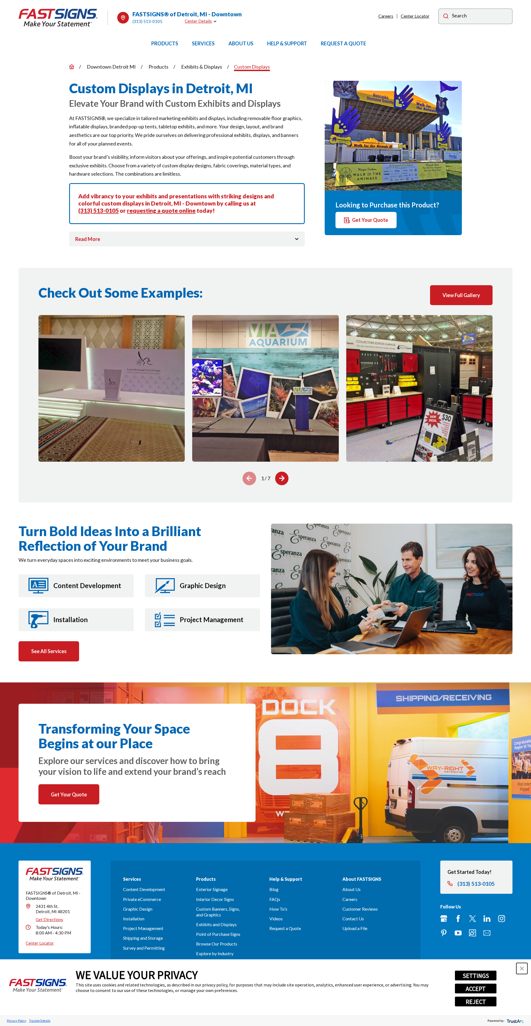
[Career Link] (472, 932)
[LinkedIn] (486, 918)
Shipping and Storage (143, 938)
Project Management (143, 928)
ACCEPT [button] (476, 989)
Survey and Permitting (144, 947)
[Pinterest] (443, 932)
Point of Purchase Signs (218, 934)
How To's (278, 908)
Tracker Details (39, 1021)
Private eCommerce (142, 899)
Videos (276, 918)
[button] (521, 968)
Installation (133, 918)
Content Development (144, 889)
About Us (351, 889)
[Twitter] (472, 918)
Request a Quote (285, 928)
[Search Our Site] (445, 16)
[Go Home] (71, 66)
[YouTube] (458, 932)
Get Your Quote (370, 220)
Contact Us (353, 918)
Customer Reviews (360, 908)
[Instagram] (501, 918)
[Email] (486, 932)
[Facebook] (458, 918)
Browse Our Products (216, 943)
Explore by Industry (214, 953)
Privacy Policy (16, 1021)
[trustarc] (514, 1020)
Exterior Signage (212, 889)
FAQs (274, 899)
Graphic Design (137, 908)
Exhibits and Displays (216, 924)
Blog (273, 889)
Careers (385, 16)
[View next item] (282, 478)
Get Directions (49, 919)
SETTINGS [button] (476, 976)
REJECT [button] (476, 1002)
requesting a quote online (161, 210)
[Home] (58, 17)
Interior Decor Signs (215, 899)
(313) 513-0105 (147, 21)
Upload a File (354, 928)
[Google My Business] (443, 918)
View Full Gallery (461, 295)
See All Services (49, 651)
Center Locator (415, 16)
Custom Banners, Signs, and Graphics (218, 911)
